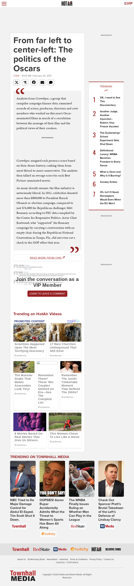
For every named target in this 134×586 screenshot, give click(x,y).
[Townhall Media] (22, 575)
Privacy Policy (95, 559)
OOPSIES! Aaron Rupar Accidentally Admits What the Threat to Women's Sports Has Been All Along (52, 514)
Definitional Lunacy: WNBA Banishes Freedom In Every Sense (110, 158)
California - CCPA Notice (67, 562)
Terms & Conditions (79, 559)
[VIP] (128, 4)
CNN (17, 75)
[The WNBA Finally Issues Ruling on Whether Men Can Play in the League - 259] (81, 479)
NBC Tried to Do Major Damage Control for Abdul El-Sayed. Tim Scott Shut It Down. (22, 510)
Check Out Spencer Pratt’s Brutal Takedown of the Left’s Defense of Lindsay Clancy (110, 510)
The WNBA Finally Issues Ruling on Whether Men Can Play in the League (80, 510)
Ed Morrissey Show (36, 559)
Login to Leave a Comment (47, 293)
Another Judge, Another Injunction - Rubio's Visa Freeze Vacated (109, 119)
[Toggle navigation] (4, 4)
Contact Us (109, 559)
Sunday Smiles (108, 182)
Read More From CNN (46, 258)
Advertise (63, 559)
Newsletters (52, 559)
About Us (21, 559)
